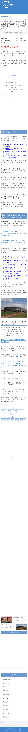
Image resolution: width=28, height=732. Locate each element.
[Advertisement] (21, 7)
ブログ (6, 690)
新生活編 (6, 705)
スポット (6, 687)
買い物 (6, 709)
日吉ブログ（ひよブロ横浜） (7, 4)
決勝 (13, 419)
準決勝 (17, 419)
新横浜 (10, 417)
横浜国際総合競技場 (6, 419)
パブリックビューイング (7, 412)
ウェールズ (4, 410)
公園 (5, 702)
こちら (18, 357)
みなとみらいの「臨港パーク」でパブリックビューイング (15, 90)
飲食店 (6, 717)
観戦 (3, 421)
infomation (7, 679)
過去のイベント (4, 16)
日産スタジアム (22, 417)
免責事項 (19, 728)
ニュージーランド (20, 410)
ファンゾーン (15, 412)
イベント (11, 408)
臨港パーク (23, 419)
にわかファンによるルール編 (9, 378)
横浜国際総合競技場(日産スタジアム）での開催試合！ (15, 86)
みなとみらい (5, 408)
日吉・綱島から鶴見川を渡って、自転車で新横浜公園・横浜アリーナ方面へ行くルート (13, 242)
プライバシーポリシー (11, 728)
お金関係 (6, 683)
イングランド (17, 408)
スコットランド (11, 410)
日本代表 (15, 417)
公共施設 (6, 698)
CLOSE (14, 78)
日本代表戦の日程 (11, 82)
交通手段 (6, 694)
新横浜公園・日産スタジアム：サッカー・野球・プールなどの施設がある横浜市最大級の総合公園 (13, 233)
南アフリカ (4, 417)
